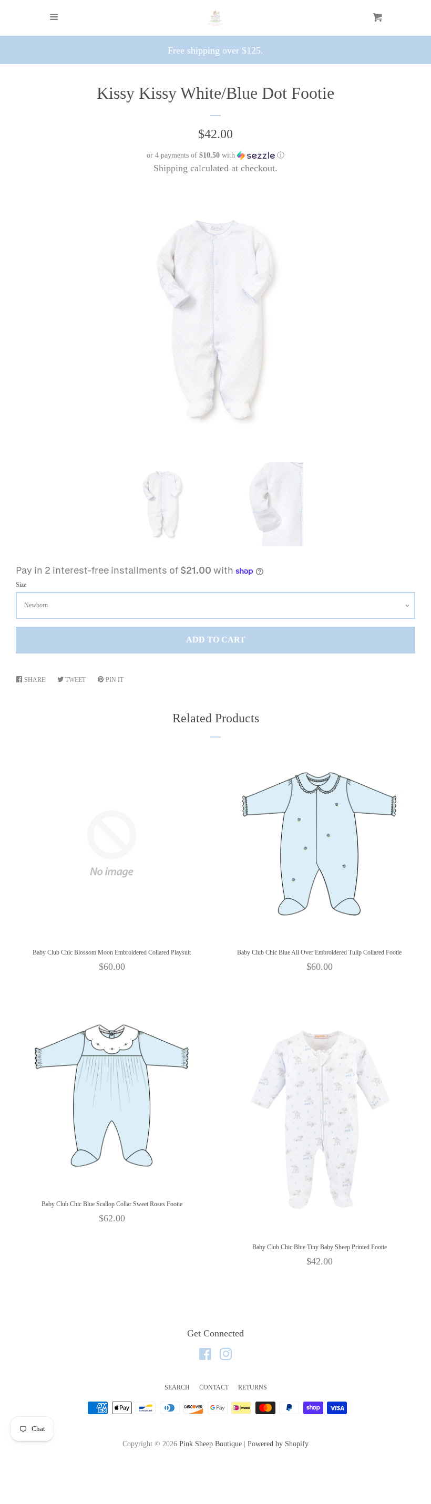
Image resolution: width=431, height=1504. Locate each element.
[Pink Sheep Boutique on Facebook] (205, 1356)
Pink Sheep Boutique (210, 1443)
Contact (214, 1387)
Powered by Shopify (278, 1443)
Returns (252, 1387)
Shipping (170, 168)
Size (21, 584)
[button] (215, 155)
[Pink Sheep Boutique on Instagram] (226, 1356)
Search (177, 1387)
